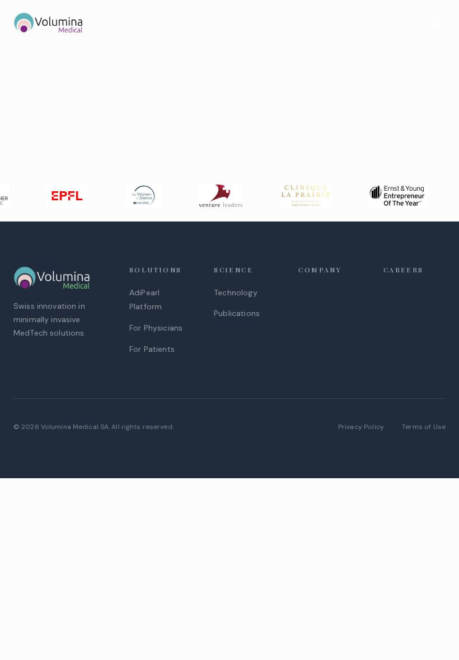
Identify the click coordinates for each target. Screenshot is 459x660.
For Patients (152, 349)
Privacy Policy (361, 426)
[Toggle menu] (434, 22)
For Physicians (155, 328)
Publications (237, 313)
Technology (235, 292)
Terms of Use (424, 426)
